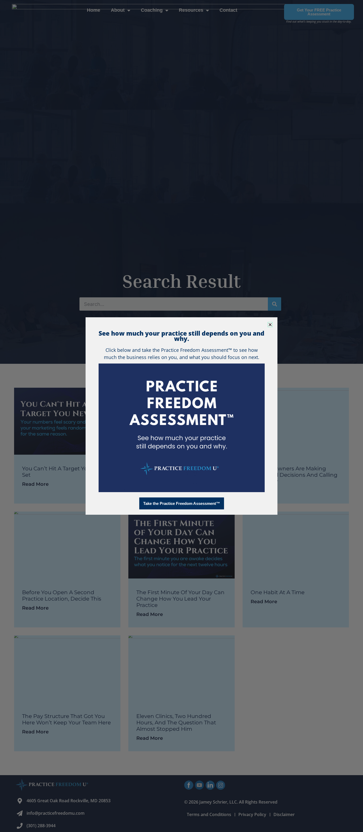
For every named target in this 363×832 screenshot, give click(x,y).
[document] (181, 416)
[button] (270, 325)
